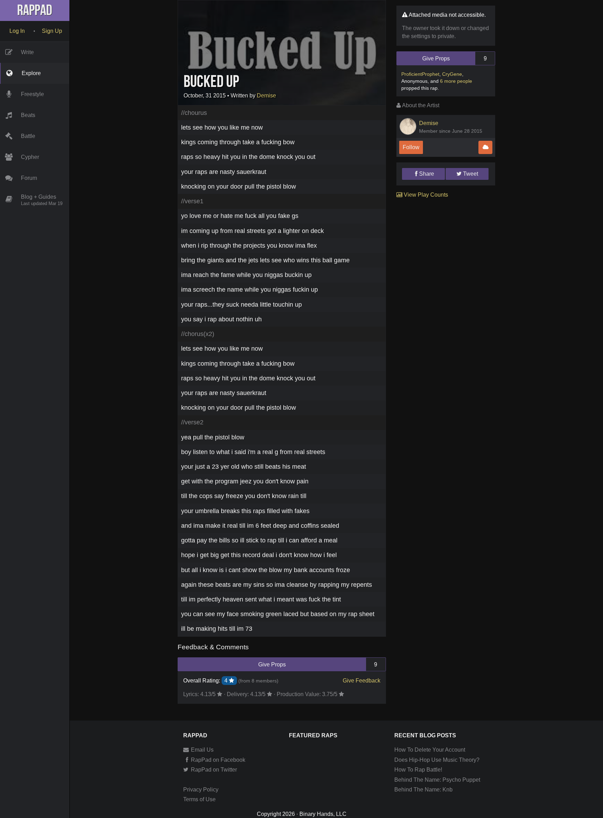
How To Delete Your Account (429, 750)
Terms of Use (199, 799)
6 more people (456, 81)
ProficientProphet (420, 74)
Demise (266, 95)
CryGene (452, 74)
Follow (411, 147)
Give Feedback (361, 681)
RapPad (34, 10)
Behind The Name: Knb (423, 790)
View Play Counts (425, 195)
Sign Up (52, 31)
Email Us (201, 750)
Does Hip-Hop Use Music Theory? (436, 760)
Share (426, 174)
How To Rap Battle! (418, 770)
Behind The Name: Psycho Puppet (437, 780)
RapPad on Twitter (213, 770)
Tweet (470, 174)
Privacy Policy (200, 790)
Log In (17, 31)
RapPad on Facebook (217, 760)
